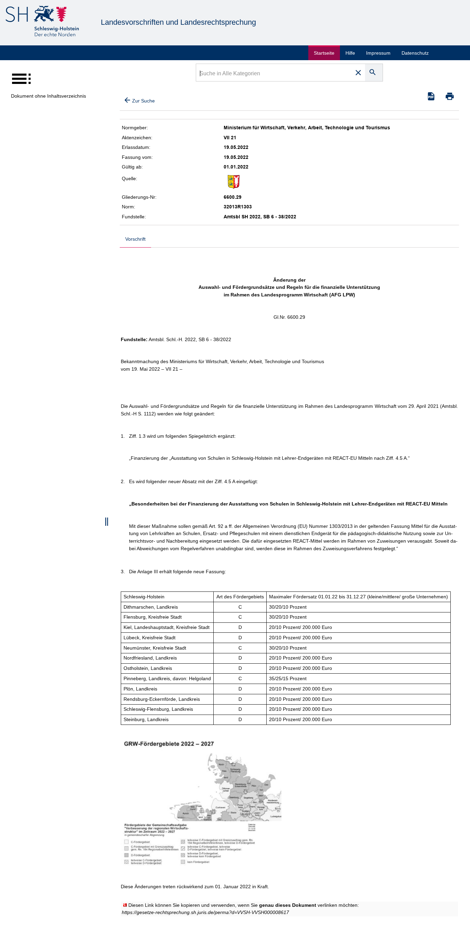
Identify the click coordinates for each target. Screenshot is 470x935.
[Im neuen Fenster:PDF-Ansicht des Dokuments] (431, 96)
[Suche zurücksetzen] (358, 72)
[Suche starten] (374, 72)
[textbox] (274, 74)
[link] (205, 912)
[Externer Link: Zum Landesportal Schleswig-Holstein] (42, 22)
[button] (449, 96)
